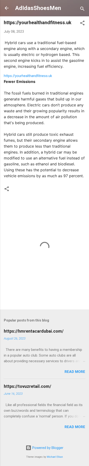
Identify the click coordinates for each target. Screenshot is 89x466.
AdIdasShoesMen (38, 8)
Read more (75, 372)
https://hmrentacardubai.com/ (34, 331)
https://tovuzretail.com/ (27, 386)
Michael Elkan (55, 456)
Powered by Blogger (47, 448)
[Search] (82, 9)
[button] (82, 23)
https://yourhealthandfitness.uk (28, 76)
